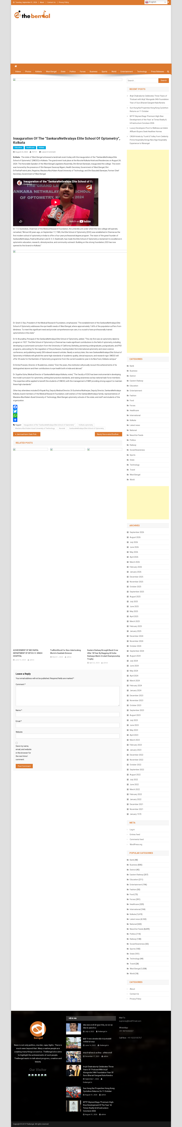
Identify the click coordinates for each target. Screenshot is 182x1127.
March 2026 (135, 562)
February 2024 (136, 685)
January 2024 (135, 690)
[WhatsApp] (67, 415)
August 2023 (135, 715)
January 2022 (135, 799)
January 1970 (135, 814)
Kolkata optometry (86, 425)
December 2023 (136, 695)
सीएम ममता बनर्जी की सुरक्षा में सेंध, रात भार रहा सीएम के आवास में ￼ (98, 1026)
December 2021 (136, 804)
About (42, 2)
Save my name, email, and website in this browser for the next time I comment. (23, 753)
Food (132, 400)
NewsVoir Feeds (136, 435)
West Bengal (51, 71)
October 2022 (135, 765)
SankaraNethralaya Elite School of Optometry (86, 428)
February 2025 (136, 626)
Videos (18, 71)
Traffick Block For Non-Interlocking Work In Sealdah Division (65, 651)
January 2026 (135, 572)
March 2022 (135, 789)
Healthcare (30, 148)
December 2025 (136, 577)
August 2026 (135, 537)
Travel (132, 470)
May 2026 (134, 552)
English (152, 2)
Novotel (62, 428)
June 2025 (134, 606)
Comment (21, 684)
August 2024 (135, 656)
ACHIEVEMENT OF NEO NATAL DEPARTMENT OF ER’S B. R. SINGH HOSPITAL (27, 653)
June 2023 (134, 725)
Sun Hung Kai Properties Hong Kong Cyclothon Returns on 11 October (149, 109)
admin (34, 152)
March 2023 (135, 740)
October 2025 (135, 587)
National (133, 430)
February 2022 (136, 794)
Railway (133, 445)
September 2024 (137, 651)
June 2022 (134, 784)
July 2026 (134, 542)
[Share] (67, 420)
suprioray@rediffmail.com (130, 1021)
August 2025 (135, 597)
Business (93, 71)
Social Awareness (137, 450)
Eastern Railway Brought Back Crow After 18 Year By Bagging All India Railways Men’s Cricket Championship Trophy (103, 654)
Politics (73, 71)
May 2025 (134, 611)
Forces (83, 71)
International (135, 415)
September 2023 (137, 710)
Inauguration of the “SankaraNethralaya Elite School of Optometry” (49, 425)
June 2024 (134, 666)
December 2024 (136, 636)
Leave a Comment (49, 152)
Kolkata (38, 71)
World (114, 71)
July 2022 (134, 780)
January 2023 (135, 750)
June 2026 (134, 547)
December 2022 (136, 755)
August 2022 (135, 775)
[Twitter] (67, 411)
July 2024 (134, 661)
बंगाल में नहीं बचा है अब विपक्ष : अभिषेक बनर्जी (97, 1053)
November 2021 (136, 809)
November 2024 (136, 641)
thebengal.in (102, 1031)
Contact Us (51, 2)
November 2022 (136, 760)
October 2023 (135, 705)
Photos (28, 71)
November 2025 (136, 582)
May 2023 (134, 730)
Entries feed (135, 834)
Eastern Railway (136, 381)
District (133, 376)
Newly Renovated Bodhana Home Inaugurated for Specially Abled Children (109, 434)
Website (19, 732)
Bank (132, 366)
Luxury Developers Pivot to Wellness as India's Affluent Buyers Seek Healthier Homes (149, 130)
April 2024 (134, 676)
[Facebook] (67, 407)
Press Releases (157, 71)
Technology (142, 71)
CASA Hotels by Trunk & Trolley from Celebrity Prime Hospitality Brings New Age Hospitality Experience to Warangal (149, 139)
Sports (104, 71)
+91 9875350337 (126, 1031)
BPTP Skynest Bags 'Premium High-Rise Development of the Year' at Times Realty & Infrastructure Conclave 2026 (148, 119)
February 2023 (136, 745)
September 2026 (137, 532)
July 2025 (134, 601)
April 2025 (134, 616)
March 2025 (135, 621)
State (63, 71)
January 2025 (135, 631)
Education (18, 148)
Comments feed (137, 839)
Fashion (133, 396)
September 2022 (137, 770)
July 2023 (134, 720)
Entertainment (127, 71)
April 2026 (134, 557)
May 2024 (134, 671)
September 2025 (137, 592)
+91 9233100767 (135, 1038)
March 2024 (135, 681)
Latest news (135, 425)
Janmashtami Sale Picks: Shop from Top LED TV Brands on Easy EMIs (28, 434)
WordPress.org (136, 844)
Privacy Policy (64, 2)
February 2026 (136, 567)
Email (19, 721)
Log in (132, 829)
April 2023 (134, 735)
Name (19, 710)
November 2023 (136, 700)
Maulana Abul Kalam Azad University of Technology (35, 428)
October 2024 (135, 646)
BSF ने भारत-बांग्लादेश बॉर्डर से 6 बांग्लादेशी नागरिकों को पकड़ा (97, 1040)
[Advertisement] (91, 43)
